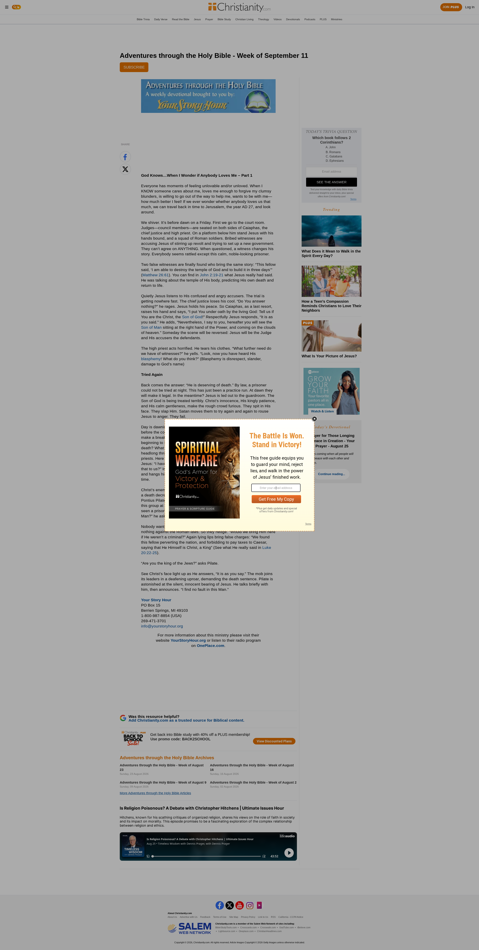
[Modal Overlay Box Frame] (239, 475)
